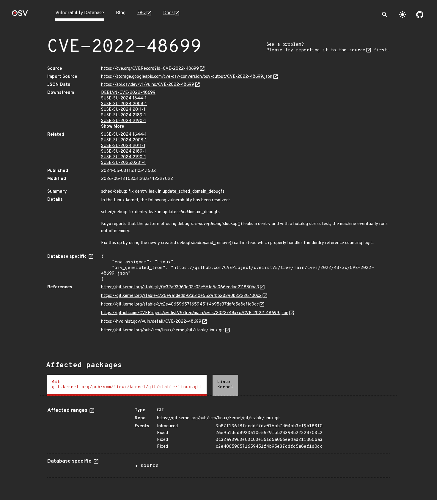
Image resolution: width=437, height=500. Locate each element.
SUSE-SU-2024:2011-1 (123, 110)
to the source (348, 50)
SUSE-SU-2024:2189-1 (123, 115)
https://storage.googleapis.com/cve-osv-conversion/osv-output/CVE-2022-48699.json (186, 77)
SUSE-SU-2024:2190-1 (123, 121)
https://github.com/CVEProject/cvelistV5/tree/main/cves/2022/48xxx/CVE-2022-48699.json (194, 313)
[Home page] (20, 15)
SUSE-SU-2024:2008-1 (124, 104)
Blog (120, 13)
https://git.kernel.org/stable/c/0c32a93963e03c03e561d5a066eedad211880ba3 (180, 287)
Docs (168, 13)
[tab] (127, 385)
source (149, 466)
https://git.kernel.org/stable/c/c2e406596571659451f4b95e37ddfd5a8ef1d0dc (180, 304)
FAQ (141, 13)
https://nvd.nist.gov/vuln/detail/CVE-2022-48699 (151, 322)
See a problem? (285, 45)
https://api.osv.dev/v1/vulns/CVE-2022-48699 (147, 85)
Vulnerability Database (79, 13)
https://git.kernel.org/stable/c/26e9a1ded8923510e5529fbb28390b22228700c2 (181, 296)
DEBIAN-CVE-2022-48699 (128, 93)
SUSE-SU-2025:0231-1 (123, 163)
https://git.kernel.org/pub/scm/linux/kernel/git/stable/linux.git (162, 330)
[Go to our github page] (419, 14)
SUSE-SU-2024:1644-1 (124, 98)
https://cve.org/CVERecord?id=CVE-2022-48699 (150, 69)
